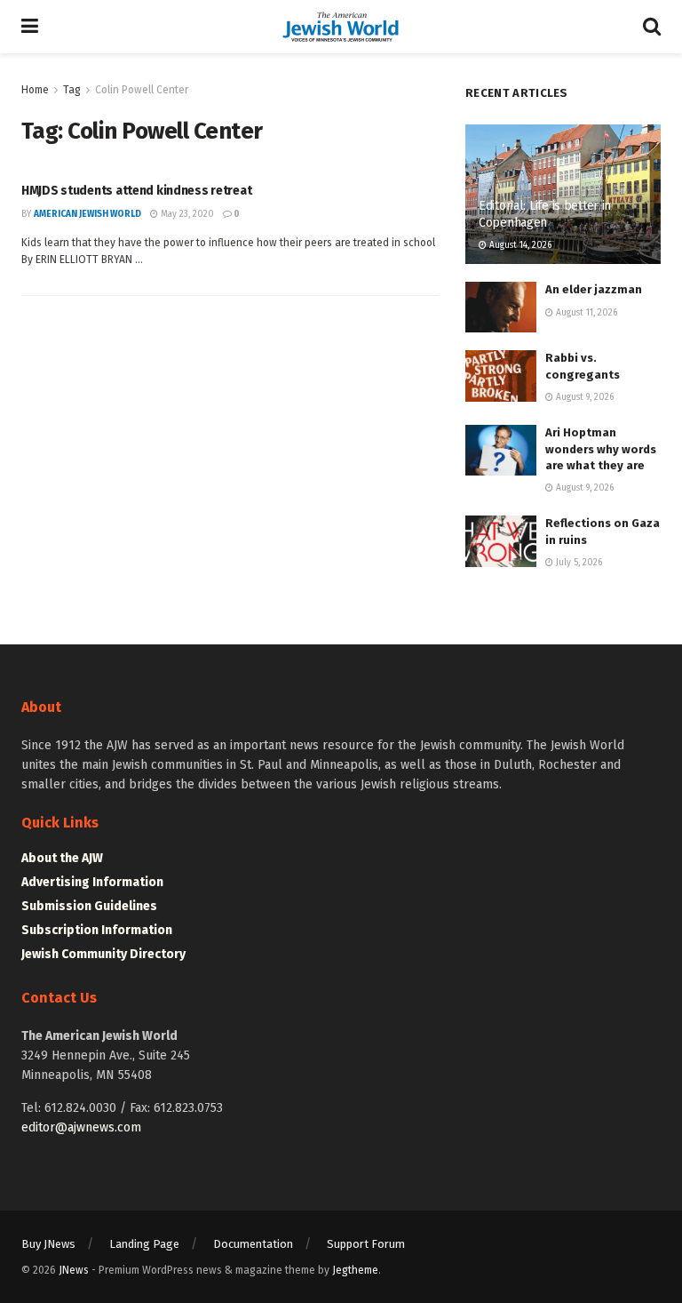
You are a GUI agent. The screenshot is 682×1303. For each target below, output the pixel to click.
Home (35, 90)
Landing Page (144, 1244)
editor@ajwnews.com (81, 1127)
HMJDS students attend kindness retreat (136, 190)
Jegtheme (355, 1270)
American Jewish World (87, 214)
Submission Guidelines (89, 906)
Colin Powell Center (141, 90)
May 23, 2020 (186, 214)
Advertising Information (92, 882)
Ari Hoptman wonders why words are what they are (600, 448)
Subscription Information (96, 930)
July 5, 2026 (577, 562)
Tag (72, 90)
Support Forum (366, 1244)
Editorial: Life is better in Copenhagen (545, 213)
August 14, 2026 (519, 245)
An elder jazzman (593, 289)
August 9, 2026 (583, 397)
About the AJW (62, 858)
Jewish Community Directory (103, 954)
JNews (74, 1270)
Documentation (253, 1244)
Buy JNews (48, 1244)
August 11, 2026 (585, 313)
